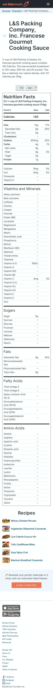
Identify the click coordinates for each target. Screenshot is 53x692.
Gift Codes (7, 639)
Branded (16, 10)
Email (8, 683)
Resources (6, 642)
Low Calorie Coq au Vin (23, 536)
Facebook (10, 677)
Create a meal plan (26, 585)
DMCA (5, 666)
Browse (6, 10)
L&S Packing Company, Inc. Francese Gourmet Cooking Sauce (29, 35)
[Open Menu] (48, 4)
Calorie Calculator (9, 626)
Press (4, 656)
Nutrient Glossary (9, 633)
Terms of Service (9, 669)
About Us (6, 653)
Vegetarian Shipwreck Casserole (28, 528)
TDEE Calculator (9, 629)
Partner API (7, 650)
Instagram (10, 680)
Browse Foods (8, 623)
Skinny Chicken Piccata (23, 520)
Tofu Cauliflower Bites (23, 544)
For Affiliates (7, 660)
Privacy (5, 663)
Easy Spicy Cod (19, 552)
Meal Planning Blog (10, 636)
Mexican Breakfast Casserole (27, 560)
